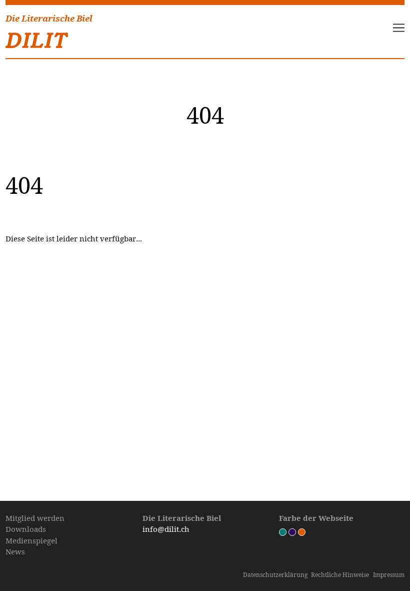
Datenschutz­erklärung (275, 574)
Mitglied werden (35, 518)
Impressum (388, 574)
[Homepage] (37, 38)
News (15, 551)
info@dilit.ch (166, 529)
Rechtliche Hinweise (340, 574)
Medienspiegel (32, 540)
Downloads (26, 529)
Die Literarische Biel (49, 18)
